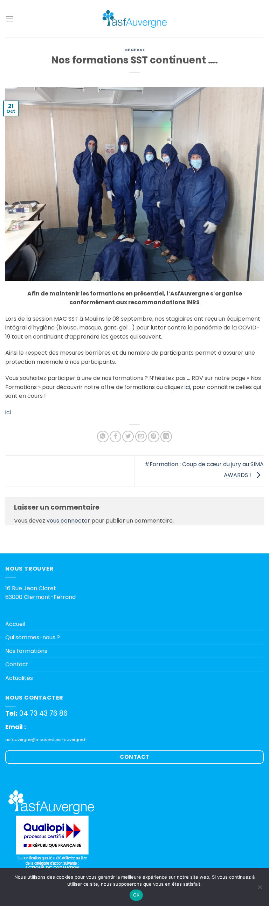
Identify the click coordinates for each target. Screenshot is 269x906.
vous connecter (68, 521)
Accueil (15, 624)
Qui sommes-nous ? (32, 637)
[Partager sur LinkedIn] (166, 436)
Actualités (19, 678)
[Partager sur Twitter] (128, 436)
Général (134, 50)
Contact (16, 664)
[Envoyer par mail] (141, 436)
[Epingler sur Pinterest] (153, 436)
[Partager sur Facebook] (115, 436)
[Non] (259, 889)
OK (136, 895)
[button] (9, 18)
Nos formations (26, 651)
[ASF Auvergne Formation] (134, 19)
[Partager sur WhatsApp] (103, 436)
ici (187, 387)
